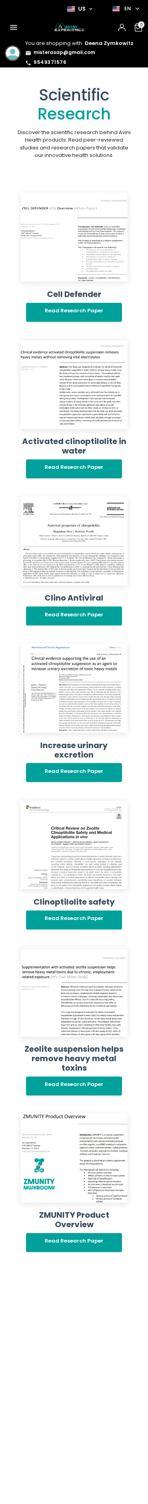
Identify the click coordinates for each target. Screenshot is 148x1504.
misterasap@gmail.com (64, 52)
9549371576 (50, 62)
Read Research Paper (74, 310)
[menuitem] (13, 27)
